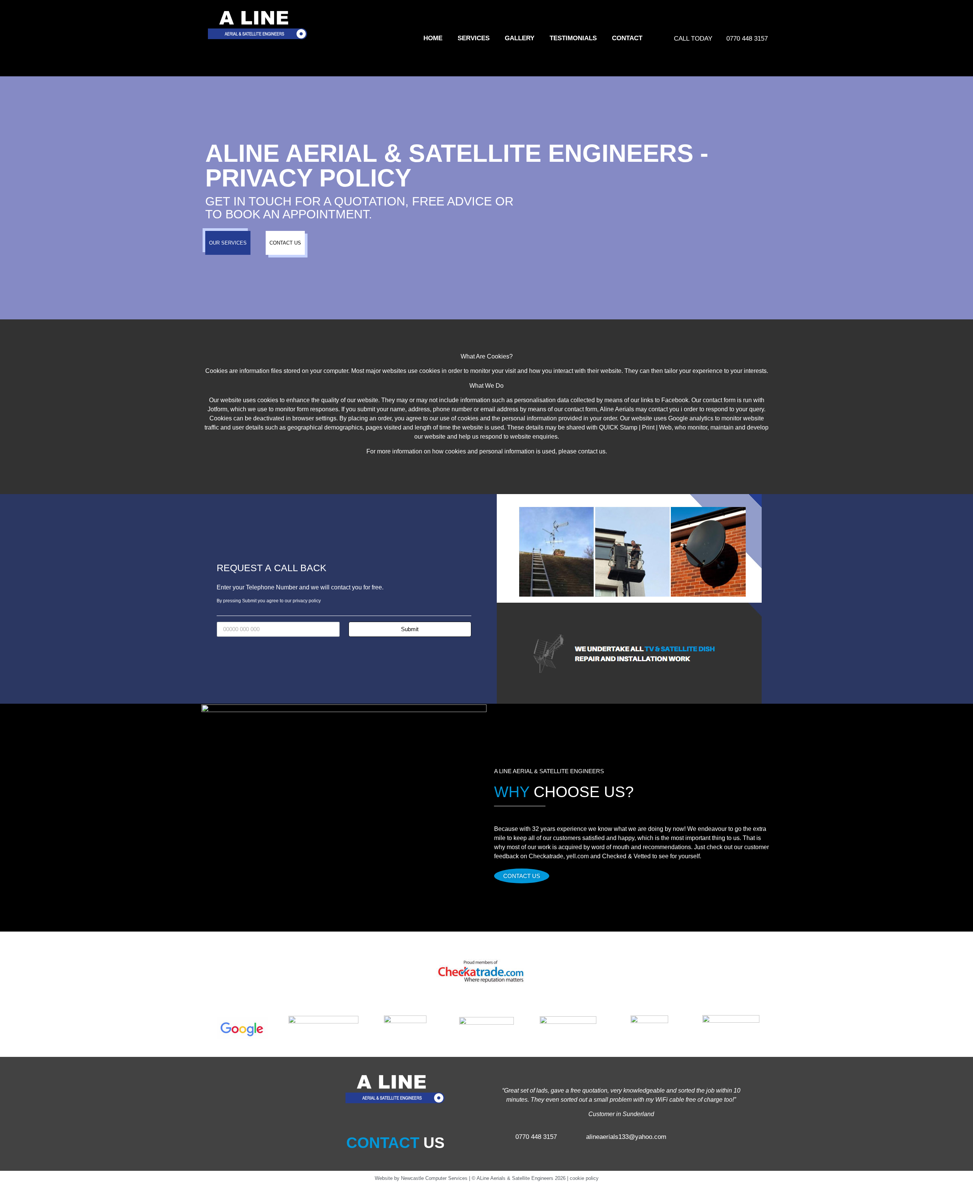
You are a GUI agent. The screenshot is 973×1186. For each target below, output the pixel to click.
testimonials (573, 38)
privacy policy (307, 600)
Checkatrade (546, 856)
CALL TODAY (693, 38)
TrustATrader (782, 971)
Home (432, 38)
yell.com (577, 856)
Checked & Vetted (626, 856)
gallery (519, 38)
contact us (591, 451)
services (474, 38)
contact (627, 38)
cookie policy (584, 1178)
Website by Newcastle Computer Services (421, 1178)
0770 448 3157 (747, 38)
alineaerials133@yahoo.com (626, 1136)
